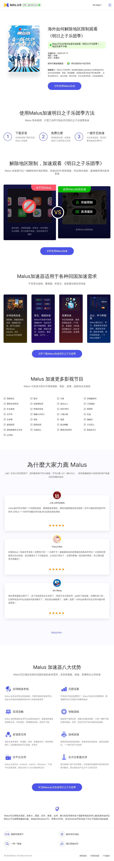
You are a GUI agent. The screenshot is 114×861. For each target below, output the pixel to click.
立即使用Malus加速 (64, 85)
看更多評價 (56, 633)
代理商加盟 (94, 856)
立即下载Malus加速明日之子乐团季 (57, 353)
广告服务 (106, 856)
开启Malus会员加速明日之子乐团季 (57, 787)
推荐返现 (83, 856)
